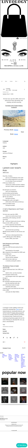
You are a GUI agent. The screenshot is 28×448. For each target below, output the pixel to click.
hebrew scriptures (9, 326)
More (16, 81)
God (3, 326)
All (1, 81)
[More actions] (24, 89)
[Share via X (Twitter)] (7, 337)
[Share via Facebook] (3, 337)
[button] (14, 67)
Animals (11, 81)
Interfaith (5, 331)
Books (4, 329)
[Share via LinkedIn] (10, 337)
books (5, 326)
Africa (6, 81)
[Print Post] (17, 337)
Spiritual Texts (6, 333)
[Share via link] (14, 337)
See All (23, 348)
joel (12, 326)
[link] (14, 20)
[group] (14, 361)
